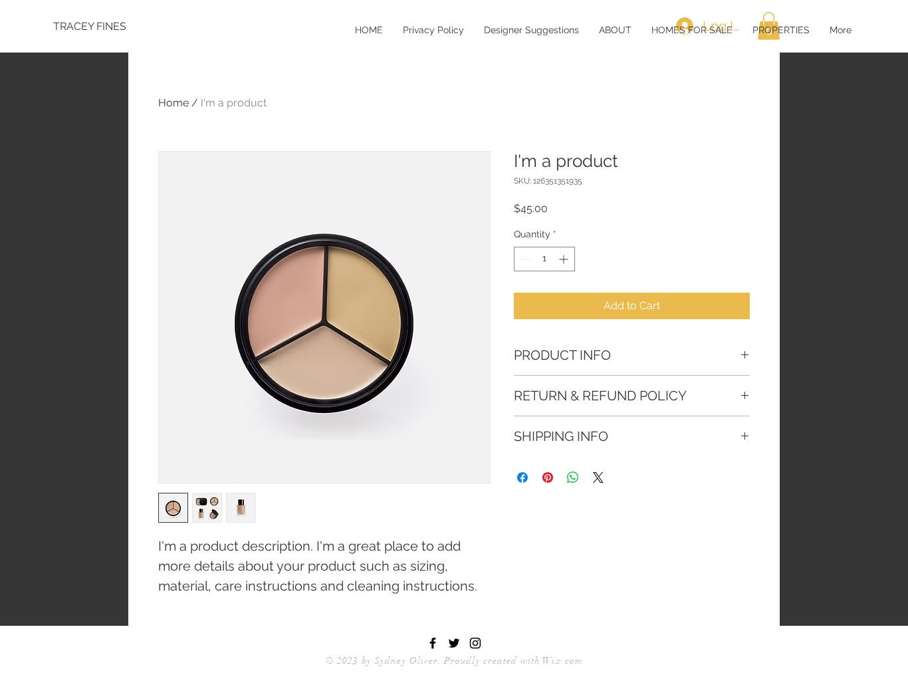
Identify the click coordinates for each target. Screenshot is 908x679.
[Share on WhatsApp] (573, 477)
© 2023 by (350, 660)
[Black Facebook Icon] (432, 643)
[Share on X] (598, 477)
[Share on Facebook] (522, 477)
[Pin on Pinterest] (548, 477)
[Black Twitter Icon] (454, 643)
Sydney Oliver (406, 660)
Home (173, 102)
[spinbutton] (544, 259)
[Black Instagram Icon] (475, 643)
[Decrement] (524, 259)
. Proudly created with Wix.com (511, 660)
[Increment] (564, 259)
